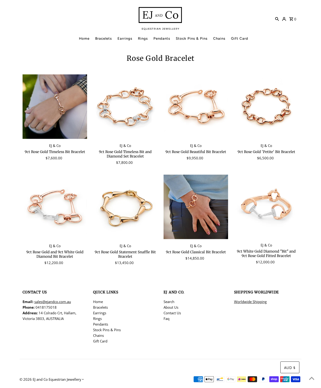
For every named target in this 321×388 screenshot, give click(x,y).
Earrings (124, 38)
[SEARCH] (277, 19)
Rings (143, 38)
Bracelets (103, 38)
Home (84, 38)
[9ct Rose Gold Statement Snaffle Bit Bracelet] (125, 207)
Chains (219, 38)
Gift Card (239, 38)
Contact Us (172, 313)
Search (169, 301)
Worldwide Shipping (250, 301)
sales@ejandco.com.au (52, 301)
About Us (171, 307)
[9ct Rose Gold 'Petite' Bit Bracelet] (266, 106)
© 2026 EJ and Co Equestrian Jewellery (51, 379)
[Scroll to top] (311, 378)
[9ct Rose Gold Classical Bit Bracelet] (196, 207)
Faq (166, 318)
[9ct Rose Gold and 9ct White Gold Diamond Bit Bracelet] (55, 207)
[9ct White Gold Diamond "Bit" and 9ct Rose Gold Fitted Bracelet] (266, 206)
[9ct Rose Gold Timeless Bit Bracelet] (55, 106)
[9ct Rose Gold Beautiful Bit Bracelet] (196, 106)
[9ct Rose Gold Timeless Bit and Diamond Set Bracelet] (125, 106)
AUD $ (290, 367)
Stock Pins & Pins (191, 38)
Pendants (161, 38)
